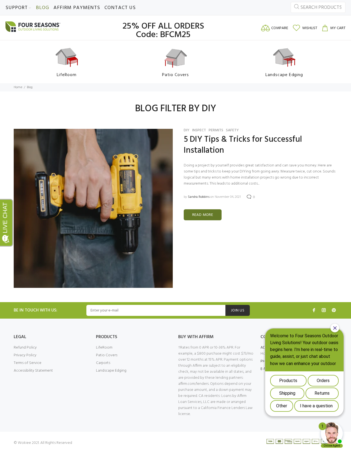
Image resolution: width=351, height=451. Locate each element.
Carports (103, 363)
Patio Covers (106, 355)
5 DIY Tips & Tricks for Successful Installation (243, 145)
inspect (199, 130)
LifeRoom (104, 347)
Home (18, 87)
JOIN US (237, 310)
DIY (186, 130)
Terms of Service (27, 363)
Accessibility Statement (33, 371)
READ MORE (202, 215)
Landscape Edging (111, 371)
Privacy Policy (25, 355)
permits (216, 130)
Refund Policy (25, 347)
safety (232, 130)
